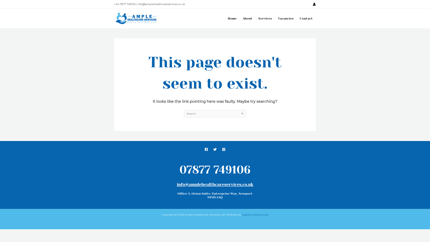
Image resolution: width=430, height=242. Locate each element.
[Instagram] (223, 149)
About (247, 18)
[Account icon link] (314, 4)
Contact (306, 18)
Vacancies (286, 18)
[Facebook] (206, 149)
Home (232, 18)
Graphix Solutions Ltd (255, 214)
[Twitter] (215, 149)
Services (265, 18)
